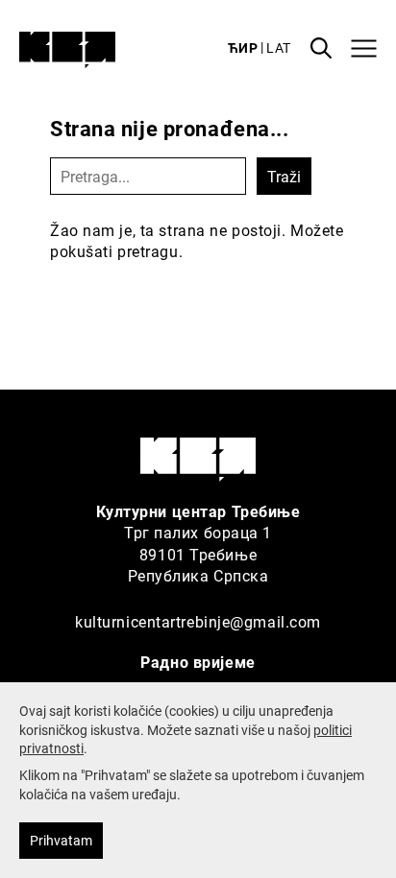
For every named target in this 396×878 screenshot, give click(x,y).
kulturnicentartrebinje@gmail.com (198, 621)
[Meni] (364, 48)
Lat (278, 47)
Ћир (243, 47)
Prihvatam (61, 840)
